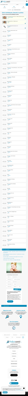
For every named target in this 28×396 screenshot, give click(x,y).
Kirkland (15, 286)
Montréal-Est (9, 279)
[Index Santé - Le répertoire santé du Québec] (6, 2)
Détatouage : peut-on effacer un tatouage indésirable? (11, 259)
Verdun (9, 276)
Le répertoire (14, 353)
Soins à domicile (22, 334)
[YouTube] (16, 380)
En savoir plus (10, 301)
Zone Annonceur (14, 363)
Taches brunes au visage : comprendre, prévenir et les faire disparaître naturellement (14, 252)
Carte (19, 286)
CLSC (12, 337)
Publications (14, 356)
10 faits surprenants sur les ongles (8, 258)
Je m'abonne (15, 375)
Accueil (12, 9)
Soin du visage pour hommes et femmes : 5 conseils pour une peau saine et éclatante (13, 255)
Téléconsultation (6, 305)
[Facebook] (14, 380)
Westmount (9, 286)
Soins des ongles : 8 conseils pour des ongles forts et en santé (13, 256)
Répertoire (4, 7)
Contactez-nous (14, 366)
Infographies (23, 7)
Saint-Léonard (15, 281)
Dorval (15, 284)
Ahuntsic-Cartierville (17, 279)
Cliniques (7, 337)
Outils (14, 358)
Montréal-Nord (15, 276)
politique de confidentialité (19, 390)
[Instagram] (12, 380)
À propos (14, 351)
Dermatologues (18, 337)
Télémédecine (15, 334)
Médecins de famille (7, 334)
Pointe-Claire (9, 284)
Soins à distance (14, 7)
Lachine (9, 281)
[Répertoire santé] (23, 337)
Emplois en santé (14, 361)
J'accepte (5, 392)
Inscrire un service (15, 383)
